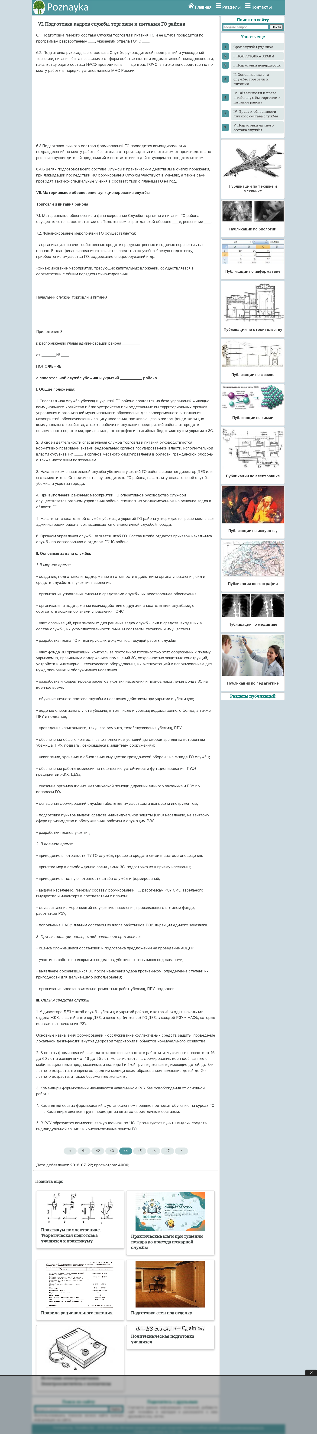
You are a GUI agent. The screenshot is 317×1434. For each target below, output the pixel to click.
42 (98, 1151)
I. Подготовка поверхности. (257, 65)
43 (112, 1151)
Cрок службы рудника (253, 46)
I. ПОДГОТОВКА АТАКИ (253, 56)
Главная (203, 7)
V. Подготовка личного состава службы (253, 127)
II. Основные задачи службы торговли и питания (251, 79)
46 (154, 1151)
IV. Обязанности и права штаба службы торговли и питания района (257, 97)
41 (84, 1151)
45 (140, 1151)
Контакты (262, 7)
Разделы (231, 7)
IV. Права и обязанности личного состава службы (255, 113)
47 (167, 1151)
